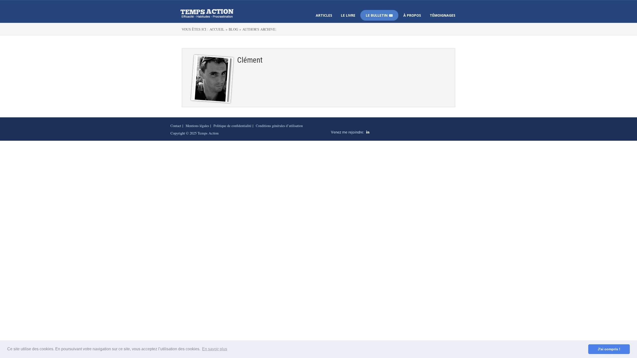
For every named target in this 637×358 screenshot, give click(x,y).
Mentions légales (197, 125)
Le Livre (348, 15)
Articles (324, 15)
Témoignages (442, 15)
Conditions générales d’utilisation (279, 125)
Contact (175, 125)
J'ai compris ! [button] (609, 349)
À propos (412, 15)
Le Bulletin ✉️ (379, 15)
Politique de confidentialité (232, 125)
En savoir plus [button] (214, 349)
